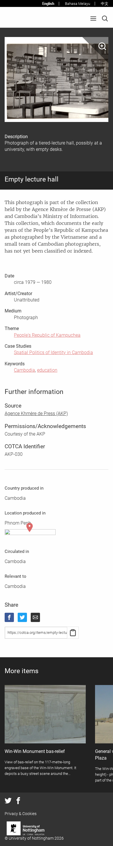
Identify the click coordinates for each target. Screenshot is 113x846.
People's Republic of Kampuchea (47, 335)
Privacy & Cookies (21, 813)
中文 (104, 3)
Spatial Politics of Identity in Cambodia (53, 352)
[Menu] (93, 18)
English (48, 3)
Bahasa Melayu (77, 3)
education (47, 370)
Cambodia (24, 370)
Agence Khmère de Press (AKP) (36, 413)
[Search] (104, 18)
